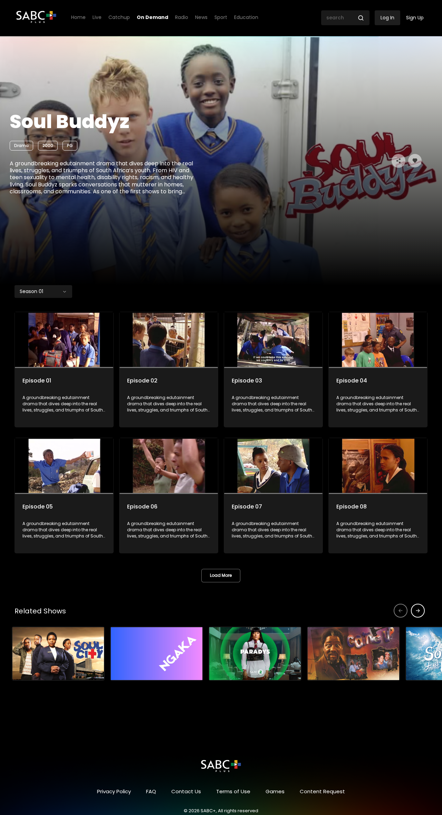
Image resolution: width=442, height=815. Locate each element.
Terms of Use (233, 791)
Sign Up (415, 17)
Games (275, 791)
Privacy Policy (114, 791)
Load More (221, 575)
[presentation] (418, 611)
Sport (220, 17)
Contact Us (186, 791)
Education (246, 17)
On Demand (152, 17)
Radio (181, 17)
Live (97, 17)
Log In (387, 17)
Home (78, 17)
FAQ (151, 791)
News (201, 17)
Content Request (322, 791)
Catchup (119, 17)
